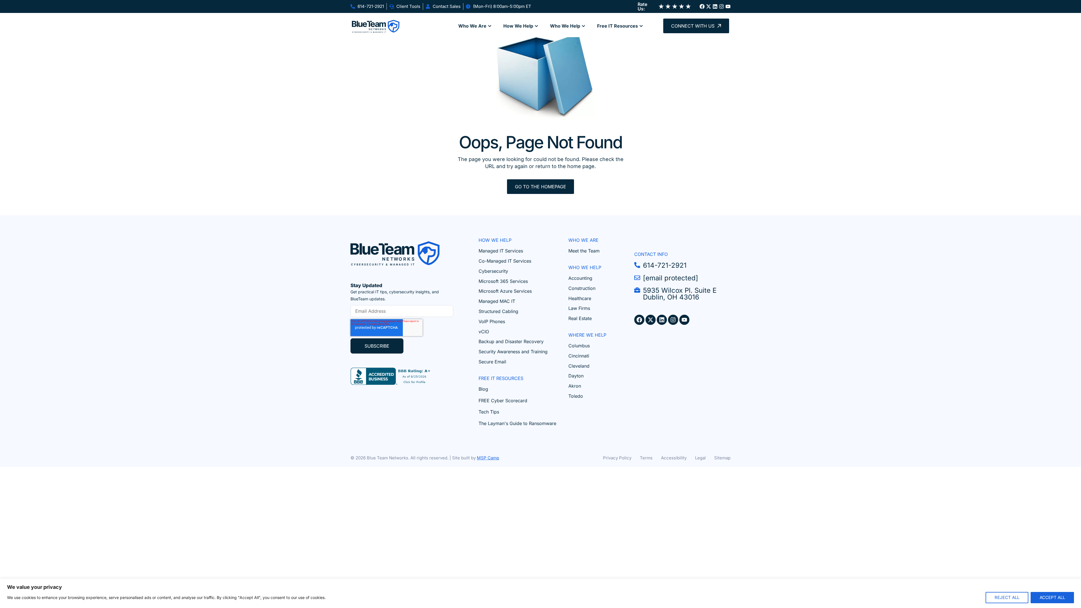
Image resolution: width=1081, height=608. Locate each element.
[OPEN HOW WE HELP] (536, 26)
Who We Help (584, 267)
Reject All (1007, 597)
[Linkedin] (715, 6)
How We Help (495, 240)
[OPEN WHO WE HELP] (583, 26)
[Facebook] (702, 6)
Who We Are (583, 240)
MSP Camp (488, 458)
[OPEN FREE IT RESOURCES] (641, 26)
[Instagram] (721, 6)
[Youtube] (728, 6)
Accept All (1052, 597)
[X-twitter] (708, 6)
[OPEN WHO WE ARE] (490, 26)
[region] (540, 593)
